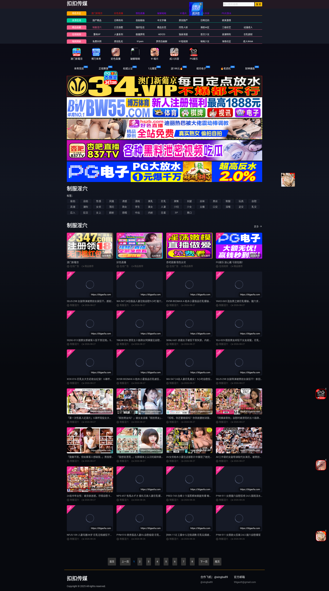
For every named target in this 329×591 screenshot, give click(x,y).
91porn (140, 41)
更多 (256, 226)
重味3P (96, 34)
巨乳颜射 (248, 34)
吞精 (124, 212)
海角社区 (226, 41)
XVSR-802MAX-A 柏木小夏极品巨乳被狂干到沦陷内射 (145, 379)
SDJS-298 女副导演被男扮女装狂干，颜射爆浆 (91, 301)
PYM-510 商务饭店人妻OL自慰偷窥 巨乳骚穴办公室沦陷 (146, 534)
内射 (150, 212)
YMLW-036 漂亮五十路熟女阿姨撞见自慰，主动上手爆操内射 (149, 340)
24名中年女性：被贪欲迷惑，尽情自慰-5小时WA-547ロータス (100, 495)
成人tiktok (248, 41)
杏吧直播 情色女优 (176, 262)
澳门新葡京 (73, 262)
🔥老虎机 (226, 68)
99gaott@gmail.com (245, 582)
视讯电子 (201, 68)
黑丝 (215, 201)
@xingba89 (206, 582)
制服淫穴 (97, 27)
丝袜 (202, 201)
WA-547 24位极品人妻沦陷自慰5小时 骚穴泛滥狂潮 (144, 301)
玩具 (241, 201)
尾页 (217, 561)
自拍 (85, 201)
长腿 (189, 201)
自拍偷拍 (140, 20)
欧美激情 (226, 20)
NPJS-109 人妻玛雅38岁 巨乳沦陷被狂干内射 (91, 534)
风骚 (111, 201)
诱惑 (124, 201)
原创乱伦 (118, 41)
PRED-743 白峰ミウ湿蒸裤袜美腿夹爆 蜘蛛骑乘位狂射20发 (197, 495)
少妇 (176, 206)
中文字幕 (161, 20)
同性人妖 (183, 27)
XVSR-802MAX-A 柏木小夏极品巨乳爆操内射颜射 (192, 301)
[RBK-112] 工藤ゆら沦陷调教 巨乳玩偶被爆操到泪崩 (193, 534)
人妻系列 (118, 34)
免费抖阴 (97, 41)
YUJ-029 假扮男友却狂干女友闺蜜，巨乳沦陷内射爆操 (244, 340)
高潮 (72, 206)
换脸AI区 (205, 27)
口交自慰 (118, 27)
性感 (98, 201)
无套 (163, 212)
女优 (98, 206)
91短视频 (183, 41)
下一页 (204, 561)
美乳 (150, 201)
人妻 (163, 206)
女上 (98, 212)
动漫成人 (248, 27)
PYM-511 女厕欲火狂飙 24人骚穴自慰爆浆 (238, 534)
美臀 (176, 201)
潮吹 (85, 206)
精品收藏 (76, 27)
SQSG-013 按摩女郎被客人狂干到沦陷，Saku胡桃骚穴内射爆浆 (100, 340)
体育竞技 (79, 68)
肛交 (85, 212)
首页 (111, 561)
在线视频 (76, 34)
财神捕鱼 (250, 68)
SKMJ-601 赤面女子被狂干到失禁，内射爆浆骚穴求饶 (194, 340)
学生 (137, 206)
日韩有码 (118, 20)
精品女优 (161, 27)
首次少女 (204, 34)
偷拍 (72, 201)
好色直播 (121, 262)
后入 (72, 212)
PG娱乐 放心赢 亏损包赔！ (230, 262)
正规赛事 (103, 68)
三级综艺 (226, 27)
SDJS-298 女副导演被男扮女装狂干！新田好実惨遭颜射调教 (248, 379)
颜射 (111, 212)
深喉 (228, 206)
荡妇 (111, 206)
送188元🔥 (177, 68)
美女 (150, 206)
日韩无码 (204, 20)
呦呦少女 (204, 41)
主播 (202, 206)
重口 (189, 212)
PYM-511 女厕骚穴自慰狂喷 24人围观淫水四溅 (240, 495)
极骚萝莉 (140, 34)
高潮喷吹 (226, 34)
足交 (241, 206)
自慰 (254, 201)
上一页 (125, 561)
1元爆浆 (152, 68)
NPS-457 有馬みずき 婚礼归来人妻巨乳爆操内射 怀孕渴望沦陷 (150, 495)
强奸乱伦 (140, 27)
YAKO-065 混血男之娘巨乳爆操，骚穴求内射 (239, 301)
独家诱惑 (183, 34)
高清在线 (76, 20)
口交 (215, 206)
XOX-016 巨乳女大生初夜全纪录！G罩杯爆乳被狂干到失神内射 (100, 379)
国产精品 (97, 20)
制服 (228, 201)
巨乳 (163, 201)
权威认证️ (128, 68)
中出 (137, 212)
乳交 (254, 206)
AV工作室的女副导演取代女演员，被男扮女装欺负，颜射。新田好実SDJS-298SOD (259, 457)
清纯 (137, 201)
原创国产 (183, 20)
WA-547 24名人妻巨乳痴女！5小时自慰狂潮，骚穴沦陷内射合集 (200, 379)
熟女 (124, 206)
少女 (189, 206)
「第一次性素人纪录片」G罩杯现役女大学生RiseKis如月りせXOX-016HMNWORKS (111, 418)
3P (176, 212)
